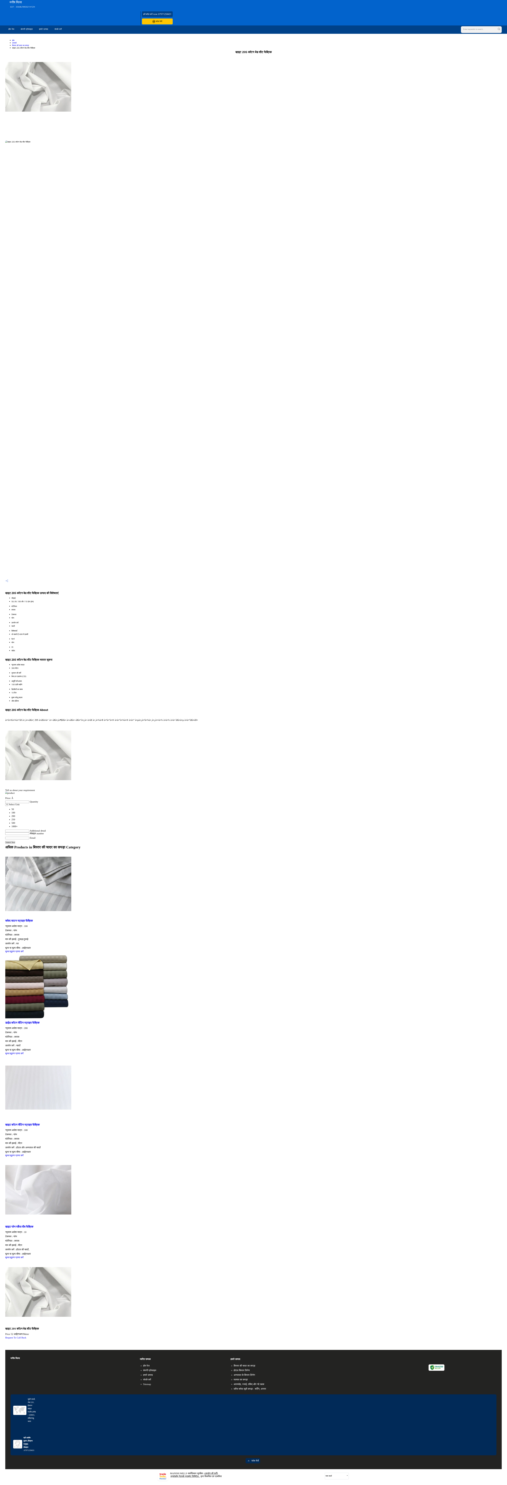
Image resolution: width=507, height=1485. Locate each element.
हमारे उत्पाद (43, 29)
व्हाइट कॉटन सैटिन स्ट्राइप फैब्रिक (22, 1124)
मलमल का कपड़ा (241, 1379)
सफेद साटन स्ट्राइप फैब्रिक (19, 920)
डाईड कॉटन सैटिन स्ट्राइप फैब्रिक (22, 1022)
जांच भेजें (158, 21)
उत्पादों (14, 43)
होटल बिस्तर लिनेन (242, 1370)
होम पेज (11, 29)
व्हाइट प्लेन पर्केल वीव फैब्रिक (19, 1226)
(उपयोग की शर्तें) (211, 1473)
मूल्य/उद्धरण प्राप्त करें (14, 951)
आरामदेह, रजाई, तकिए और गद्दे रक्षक (249, 1384)
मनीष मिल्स (22, 4)
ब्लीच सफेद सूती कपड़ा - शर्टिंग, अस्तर (250, 1388)
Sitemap (147, 1384)
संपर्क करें (58, 29)
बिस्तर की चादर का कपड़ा (20, 45)
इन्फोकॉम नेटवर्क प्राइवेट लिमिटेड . (185, 1476)
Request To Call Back (15, 1337)
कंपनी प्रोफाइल (27, 29)
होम (13, 40)
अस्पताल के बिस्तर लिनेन (244, 1375)
